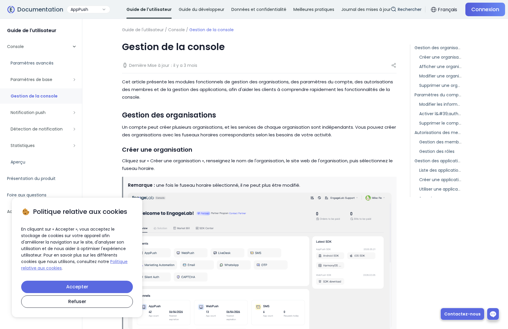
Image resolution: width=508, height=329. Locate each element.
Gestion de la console (34, 96)
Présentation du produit (31, 178)
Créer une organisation (443, 57)
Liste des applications (441, 170)
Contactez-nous (462, 314)
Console (176, 30)
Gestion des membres (442, 142)
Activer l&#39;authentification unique (458, 114)
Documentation (40, 9)
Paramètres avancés (32, 63)
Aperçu (18, 162)
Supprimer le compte (441, 123)
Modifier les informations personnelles (458, 104)
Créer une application (441, 180)
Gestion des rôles (436, 151)
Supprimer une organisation (447, 85)
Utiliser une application (442, 189)
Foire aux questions (26, 195)
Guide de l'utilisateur (143, 30)
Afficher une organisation (445, 67)
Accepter (77, 286)
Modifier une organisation (445, 76)
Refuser (77, 301)
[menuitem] (41, 104)
